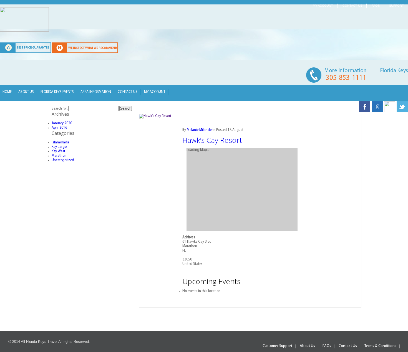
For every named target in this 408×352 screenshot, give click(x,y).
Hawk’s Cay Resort (212, 140)
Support (396, 5)
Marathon (59, 156)
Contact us (352, 5)
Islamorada (60, 142)
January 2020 (62, 123)
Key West (58, 151)
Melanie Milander (200, 130)
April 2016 (59, 128)
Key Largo (59, 147)
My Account (323, 5)
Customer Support (277, 346)
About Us (26, 92)
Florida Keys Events (57, 92)
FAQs (376, 5)
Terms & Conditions (380, 346)
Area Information (95, 92)
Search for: (59, 108)
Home (7, 92)
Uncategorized (63, 160)
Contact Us (127, 92)
